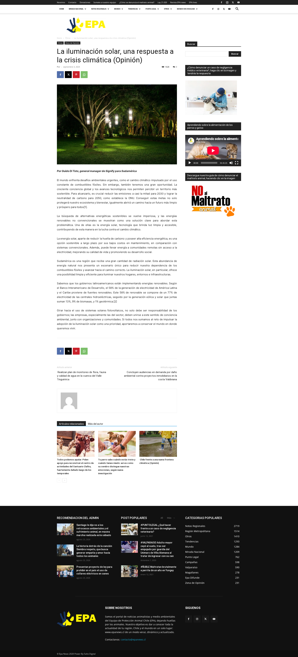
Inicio (59, 38)
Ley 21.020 (162, 2)
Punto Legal (151, 9)
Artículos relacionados (71, 423)
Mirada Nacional (76, 9)
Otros (166, 9)
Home (61, 9)
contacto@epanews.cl (133, 639)
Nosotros (61, 2)
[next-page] (64, 480)
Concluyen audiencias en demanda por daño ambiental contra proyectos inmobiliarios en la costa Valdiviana (150, 376)
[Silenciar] (231, 163)
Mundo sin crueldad (186, 9)
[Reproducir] (189, 163)
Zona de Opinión (72, 43)
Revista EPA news (178, 2)
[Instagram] (227, 2)
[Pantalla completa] (236, 163)
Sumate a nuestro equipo (104, 2)
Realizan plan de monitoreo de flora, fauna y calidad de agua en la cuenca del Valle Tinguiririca (81, 376)
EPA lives (193, 2)
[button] (237, 9)
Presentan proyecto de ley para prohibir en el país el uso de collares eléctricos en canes (94, 570)
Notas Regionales (98, 9)
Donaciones (85, 2)
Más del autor (95, 423)
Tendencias (133, 9)
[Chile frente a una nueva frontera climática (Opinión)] (158, 444)
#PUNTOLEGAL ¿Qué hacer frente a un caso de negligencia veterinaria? (158, 528)
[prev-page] (59, 480)
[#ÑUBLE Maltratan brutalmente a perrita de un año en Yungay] (129, 571)
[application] (213, 150)
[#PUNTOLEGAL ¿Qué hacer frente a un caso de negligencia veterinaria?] (129, 529)
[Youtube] (238, 2)
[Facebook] (221, 2)
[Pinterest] (76, 74)
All (162, 518)
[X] (232, 2)
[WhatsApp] (84, 74)
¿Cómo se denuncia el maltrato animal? (136, 2)
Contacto (72, 2)
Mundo (117, 9)
